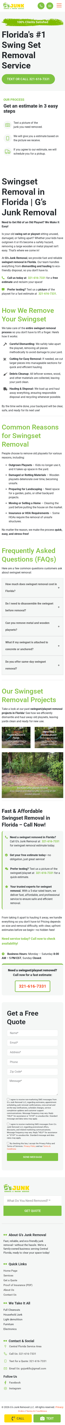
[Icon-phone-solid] (41, 5)
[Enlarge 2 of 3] (58, 731)
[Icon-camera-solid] (49, 5)
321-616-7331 (37, 278)
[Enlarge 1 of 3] (26, 731)
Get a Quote (10, 1280)
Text (50, 1418)
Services (8, 1275)
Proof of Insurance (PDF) (17, 1285)
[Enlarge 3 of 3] (58, 756)
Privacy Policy (30, 1146)
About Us (8, 1290)
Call (20, 1418)
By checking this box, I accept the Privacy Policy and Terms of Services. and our (31, 1146)
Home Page (10, 1270)
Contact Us (9, 1294)
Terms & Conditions (36, 1411)
